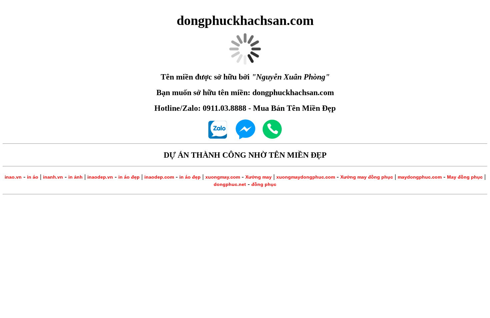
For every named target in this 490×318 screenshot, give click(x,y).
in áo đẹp (129, 177)
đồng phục (263, 184)
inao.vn (13, 177)
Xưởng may (258, 177)
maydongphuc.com (420, 177)
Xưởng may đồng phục (366, 177)
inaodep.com (159, 177)
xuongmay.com (222, 177)
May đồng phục (465, 177)
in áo (32, 177)
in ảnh (75, 177)
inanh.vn (53, 177)
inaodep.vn (100, 177)
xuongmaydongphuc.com (305, 177)
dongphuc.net (230, 184)
